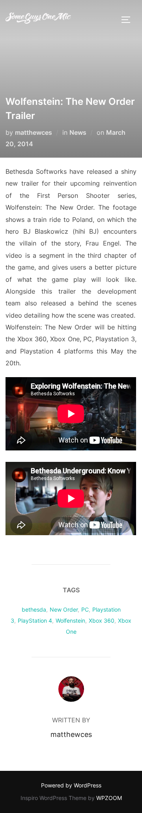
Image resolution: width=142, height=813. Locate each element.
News (77, 132)
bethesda (34, 609)
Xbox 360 (101, 620)
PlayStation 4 (35, 620)
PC (85, 609)
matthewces (33, 132)
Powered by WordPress (71, 785)
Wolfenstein (70, 620)
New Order (64, 609)
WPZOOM (109, 797)
